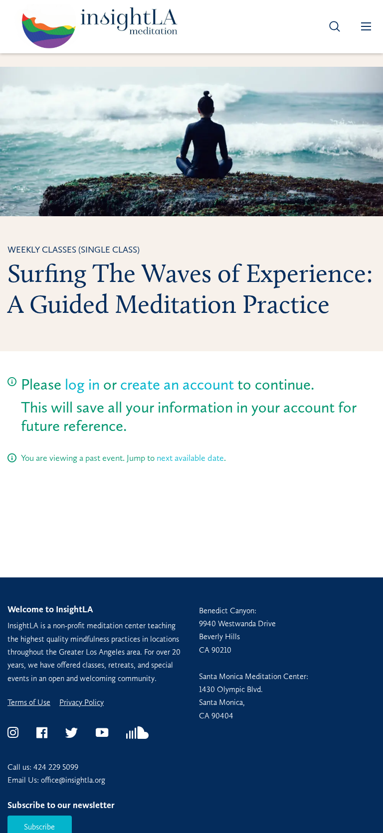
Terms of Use (28, 702)
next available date (190, 457)
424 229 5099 (55, 767)
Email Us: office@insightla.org (56, 780)
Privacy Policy (81, 702)
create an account (177, 384)
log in (82, 384)
